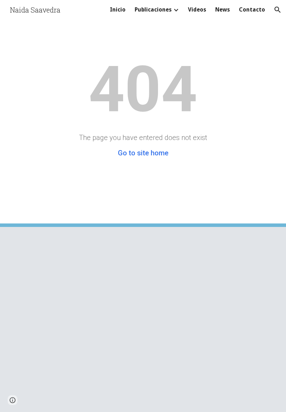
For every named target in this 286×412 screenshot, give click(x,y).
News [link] (222, 9)
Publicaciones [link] (153, 9)
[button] (277, 9)
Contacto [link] (252, 9)
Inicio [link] (118, 9)
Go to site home (143, 153)
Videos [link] (197, 9)
